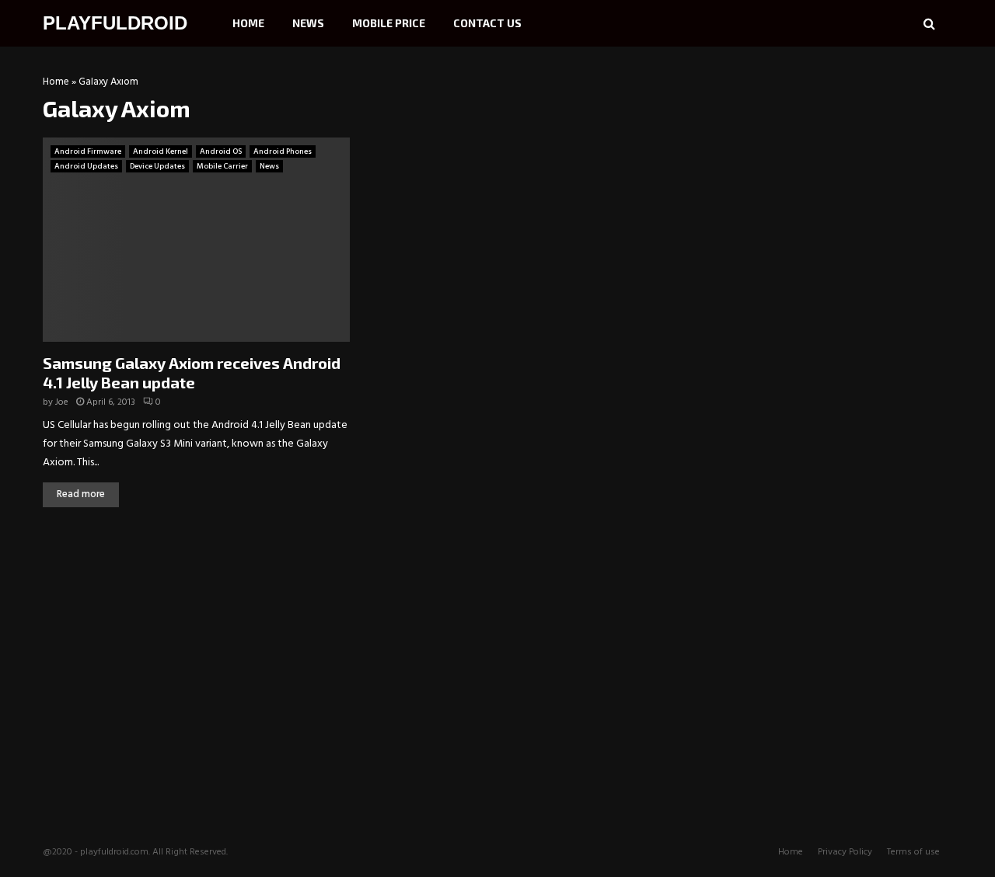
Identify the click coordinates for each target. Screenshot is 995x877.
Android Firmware (87, 151)
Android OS (221, 151)
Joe (61, 402)
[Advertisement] (835, 175)
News (308, 23)
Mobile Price (388, 23)
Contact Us (487, 23)
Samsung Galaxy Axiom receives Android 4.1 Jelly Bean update (191, 372)
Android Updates (86, 166)
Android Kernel (160, 151)
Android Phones (282, 151)
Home (248, 23)
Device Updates (157, 166)
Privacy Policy (845, 852)
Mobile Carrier (222, 166)
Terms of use (913, 852)
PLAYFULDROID (115, 22)
